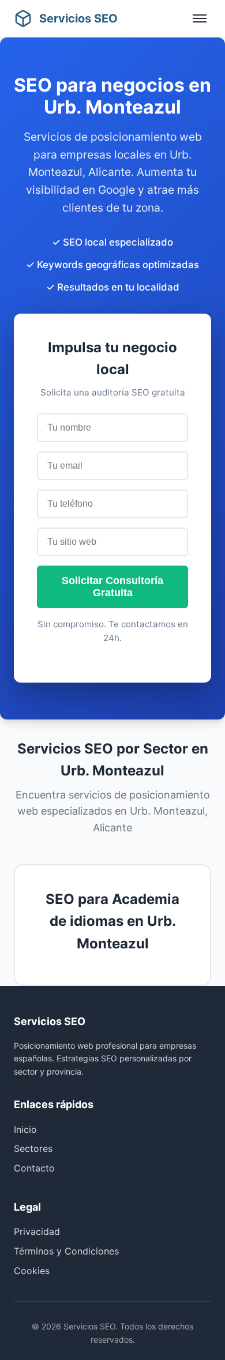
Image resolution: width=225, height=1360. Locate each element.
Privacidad (37, 1231)
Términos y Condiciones (66, 1251)
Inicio (25, 1129)
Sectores (33, 1148)
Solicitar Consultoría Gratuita (112, 586)
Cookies (32, 1270)
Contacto (34, 1168)
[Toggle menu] (199, 18)
